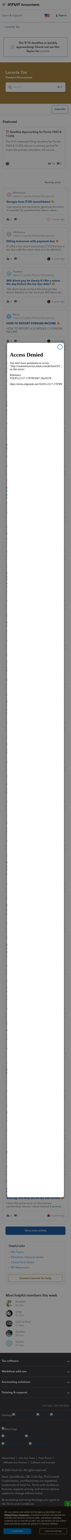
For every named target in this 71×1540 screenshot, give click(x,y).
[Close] (60, 347)
